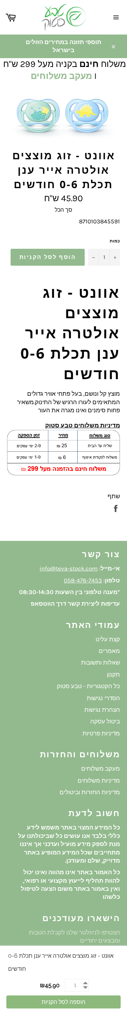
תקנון (113, 674)
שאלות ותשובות (100, 662)
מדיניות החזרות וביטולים (90, 792)
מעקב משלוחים (61, 76)
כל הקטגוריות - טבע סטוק (88, 686)
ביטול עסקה (105, 721)
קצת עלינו (108, 639)
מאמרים (109, 650)
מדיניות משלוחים (99, 780)
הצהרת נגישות (102, 709)
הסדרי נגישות (103, 698)
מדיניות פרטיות (101, 733)
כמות (115, 241)
